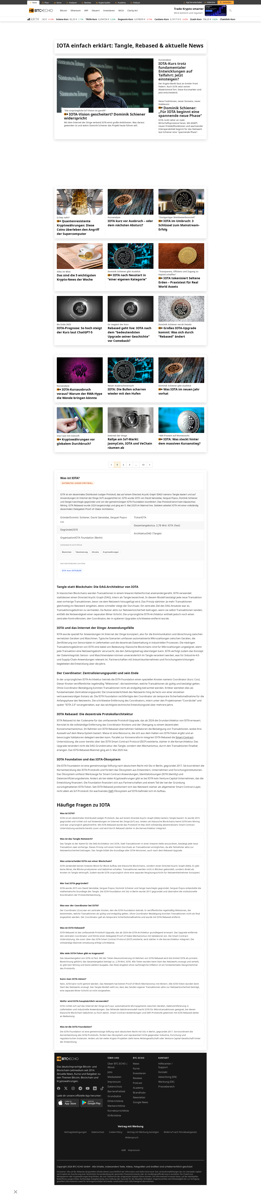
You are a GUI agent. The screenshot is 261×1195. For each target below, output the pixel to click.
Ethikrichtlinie (115, 1101)
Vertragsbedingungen (75, 1132)
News (136, 1063)
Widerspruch (131, 1137)
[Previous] (3, 1189)
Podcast (137, 1083)
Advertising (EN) (167, 1077)
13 (143, 464)
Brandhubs (139, 1092)
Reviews (137, 1078)
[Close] (15, 1192)
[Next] (10, 1189)
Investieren (109, 10)
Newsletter (139, 1097)
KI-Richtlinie (114, 1115)
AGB (123, 1150)
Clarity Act (132, 10)
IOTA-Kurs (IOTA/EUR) (72, 570)
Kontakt (162, 1072)
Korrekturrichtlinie (118, 1110)
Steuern (96, 10)
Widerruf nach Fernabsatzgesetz (180, 1132)
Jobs (110, 1072)
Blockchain (66, 552)
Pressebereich (166, 1086)
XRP (86, 10)
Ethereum (76, 10)
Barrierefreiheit (116, 1091)
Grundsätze (114, 1096)
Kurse (136, 1068)
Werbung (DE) (166, 1081)
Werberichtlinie (116, 1106)
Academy (138, 1087)
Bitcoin (63, 10)
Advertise (211, 2)
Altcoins (95, 552)
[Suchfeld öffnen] (230, 11)
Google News (140, 1102)
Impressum (114, 1081)
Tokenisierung (81, 552)
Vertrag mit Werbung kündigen (143, 1132)
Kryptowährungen (111, 552)
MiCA (121, 10)
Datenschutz (115, 1086)
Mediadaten (114, 1077)
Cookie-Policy (115, 1132)
